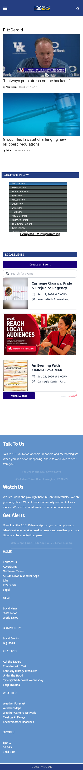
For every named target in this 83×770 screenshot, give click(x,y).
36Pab (9, 150)
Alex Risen (11, 86)
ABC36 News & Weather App (21, 576)
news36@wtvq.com (49, 471)
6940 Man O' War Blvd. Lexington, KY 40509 (41, 479)
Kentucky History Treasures (20, 671)
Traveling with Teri (14, 666)
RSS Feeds (9, 585)
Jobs (5, 580)
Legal (6, 589)
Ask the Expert (12, 661)
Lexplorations (11, 685)
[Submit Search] (78, 8)
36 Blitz (7, 747)
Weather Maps (12, 708)
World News (10, 617)
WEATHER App (36, 543)
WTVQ (41, 8)
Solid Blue (9, 752)
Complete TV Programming (40, 234)
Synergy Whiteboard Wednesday (23, 680)
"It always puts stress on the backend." (36, 80)
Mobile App (17, 543)
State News (10, 613)
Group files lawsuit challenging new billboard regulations (34, 142)
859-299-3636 (29, 471)
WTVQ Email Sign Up (60, 543)
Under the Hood (13, 675)
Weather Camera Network (19, 712)
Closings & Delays (14, 717)
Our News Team (13, 571)
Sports (7, 742)
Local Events (11, 638)
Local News (10, 608)
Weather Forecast (14, 703)
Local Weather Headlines (18, 722)
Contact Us (10, 562)
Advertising (10, 566)
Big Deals (9, 643)
